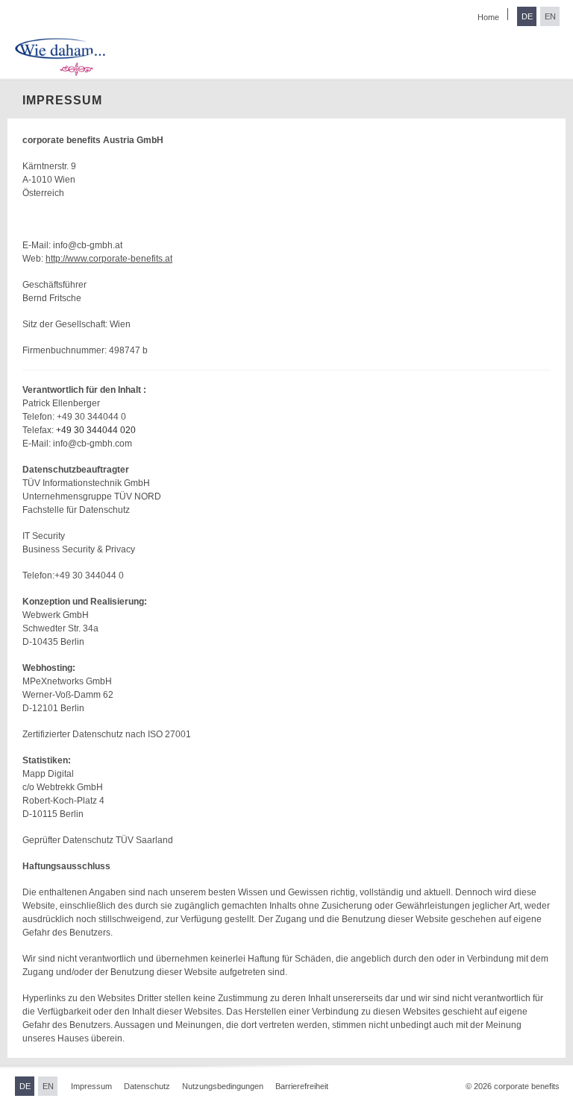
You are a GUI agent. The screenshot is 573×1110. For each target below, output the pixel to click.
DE (527, 16)
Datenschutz (147, 1086)
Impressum (91, 1086)
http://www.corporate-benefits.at (109, 258)
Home (488, 17)
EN (550, 16)
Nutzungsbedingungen (222, 1086)
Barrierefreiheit (301, 1086)
